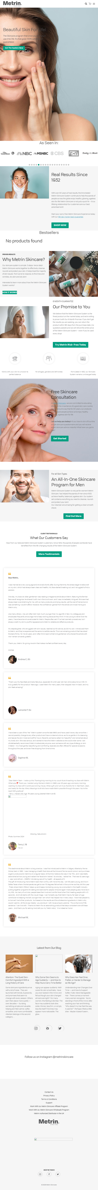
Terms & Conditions (49, 1099)
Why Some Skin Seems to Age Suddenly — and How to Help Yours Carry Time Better (48, 980)
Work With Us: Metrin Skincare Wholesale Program (49, 1110)
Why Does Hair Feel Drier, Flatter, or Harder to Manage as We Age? (78, 980)
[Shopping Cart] (90, 4)
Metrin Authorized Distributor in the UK (49, 1113)
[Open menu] (93, 4)
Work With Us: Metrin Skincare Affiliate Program (49, 1106)
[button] (29, 165)
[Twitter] (61, 1028)
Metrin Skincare (59, 403)
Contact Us (49, 1092)
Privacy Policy (49, 1095)
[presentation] (19, 964)
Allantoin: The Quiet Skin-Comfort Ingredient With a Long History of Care (17, 980)
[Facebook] (49, 1028)
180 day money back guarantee (70, 217)
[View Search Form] (86, 4)
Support (49, 1102)
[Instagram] (37, 1028)
